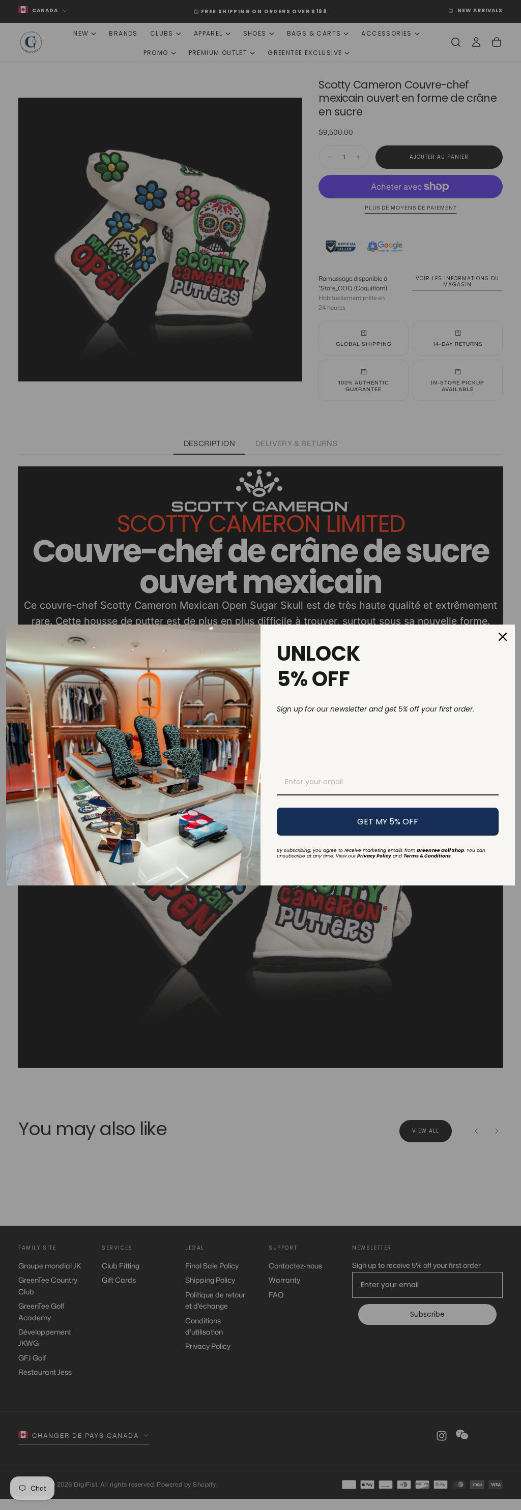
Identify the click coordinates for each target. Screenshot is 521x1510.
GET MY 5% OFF (387, 821)
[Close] (502, 637)
